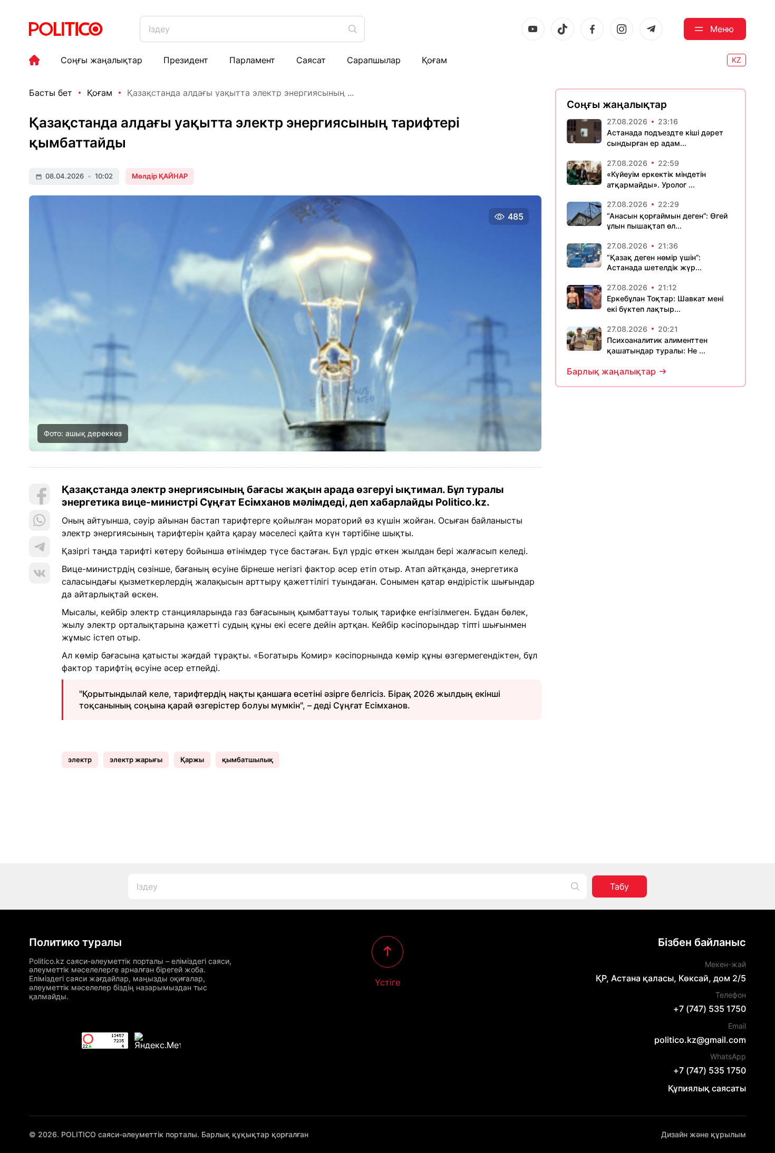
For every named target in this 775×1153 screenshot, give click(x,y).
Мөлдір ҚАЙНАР (160, 176)
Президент (185, 60)
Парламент (252, 60)
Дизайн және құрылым (703, 1134)
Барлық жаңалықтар (611, 371)
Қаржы (192, 759)
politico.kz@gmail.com (700, 1039)
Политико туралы (75, 942)
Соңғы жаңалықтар (101, 60)
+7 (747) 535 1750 (709, 1008)
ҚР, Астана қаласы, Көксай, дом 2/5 (671, 978)
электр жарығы (136, 759)
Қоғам (434, 60)
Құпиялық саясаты (707, 1088)
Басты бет (50, 92)
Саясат (311, 60)
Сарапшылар (374, 60)
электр (80, 759)
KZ (736, 59)
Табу (619, 886)
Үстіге (387, 982)
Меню (722, 29)
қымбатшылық (247, 759)
